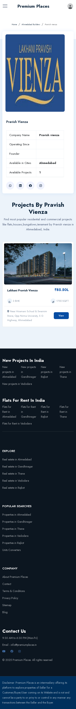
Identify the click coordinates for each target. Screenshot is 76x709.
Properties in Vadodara (15, 536)
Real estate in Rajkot (13, 488)
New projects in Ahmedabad (9, 372)
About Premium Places (15, 577)
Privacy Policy (10, 598)
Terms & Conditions (13, 591)
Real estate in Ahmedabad (17, 459)
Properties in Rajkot (13, 543)
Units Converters (11, 550)
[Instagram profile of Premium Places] (20, 651)
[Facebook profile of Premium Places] (12, 651)
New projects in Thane (65, 372)
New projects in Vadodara (17, 384)
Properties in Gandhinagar (17, 522)
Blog (5, 612)
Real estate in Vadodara (15, 481)
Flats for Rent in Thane (64, 412)
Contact (6, 584)
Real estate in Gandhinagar (17, 466)
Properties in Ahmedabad (16, 515)
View (61, 315)
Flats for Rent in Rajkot (45, 412)
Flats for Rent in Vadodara (17, 423)
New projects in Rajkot (46, 372)
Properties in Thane (13, 529)
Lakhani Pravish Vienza (22, 290)
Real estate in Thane (13, 474)
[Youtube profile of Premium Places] (4, 651)
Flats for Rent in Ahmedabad (9, 412)
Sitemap (6, 605)
